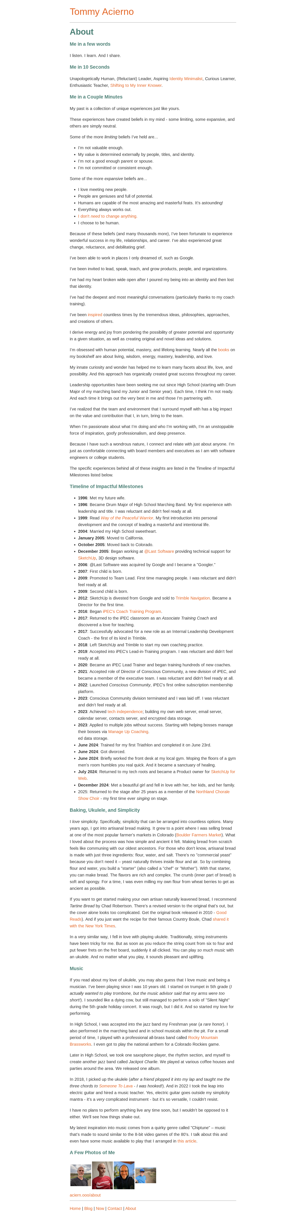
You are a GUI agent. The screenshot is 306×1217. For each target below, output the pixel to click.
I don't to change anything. (108, 216)
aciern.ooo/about (85, 1195)
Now (100, 1208)
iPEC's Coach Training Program (132, 611)
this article (187, 1141)
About (130, 1208)
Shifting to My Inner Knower (136, 85)
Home (75, 1208)
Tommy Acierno (102, 11)
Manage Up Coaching (128, 731)
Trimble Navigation (193, 598)
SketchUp (87, 558)
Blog (88, 1208)
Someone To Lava (116, 1086)
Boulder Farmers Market (198, 835)
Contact (115, 1208)
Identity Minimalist (186, 78)
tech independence (125, 711)
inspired (95, 314)
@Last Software (159, 551)
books (223, 349)
